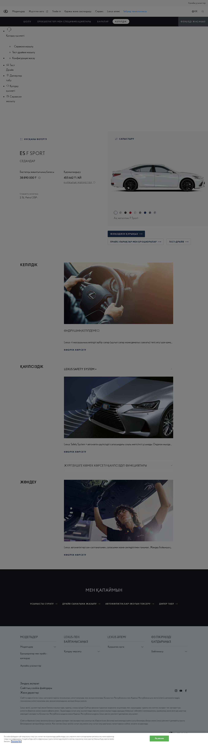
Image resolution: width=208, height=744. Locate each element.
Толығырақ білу (16, 741)
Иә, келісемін (159, 738)
